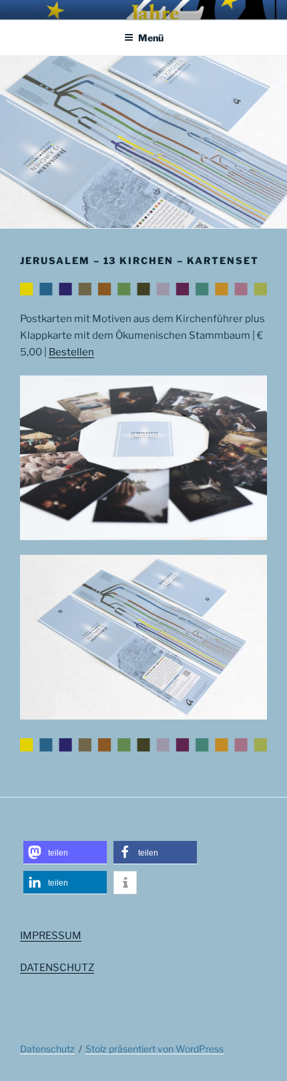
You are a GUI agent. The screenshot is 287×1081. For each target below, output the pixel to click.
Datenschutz (47, 1048)
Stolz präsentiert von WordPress (154, 1048)
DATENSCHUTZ (57, 968)
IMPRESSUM (50, 936)
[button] (65, 852)
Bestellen (71, 352)
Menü (151, 37)
